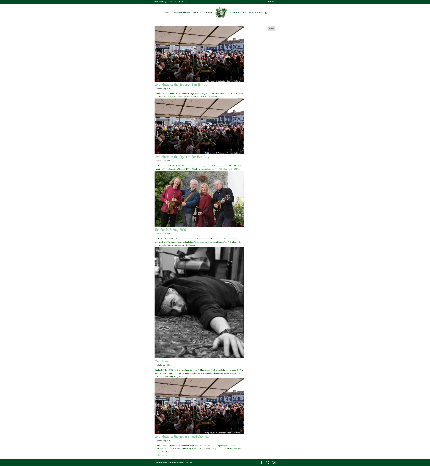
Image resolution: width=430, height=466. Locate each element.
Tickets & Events (181, 13)
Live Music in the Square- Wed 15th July (182, 436)
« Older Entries (161, 455)
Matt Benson (163, 361)
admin (159, 89)
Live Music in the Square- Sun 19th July (182, 84)
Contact (234, 13)
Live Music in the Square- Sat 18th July (182, 157)
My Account (255, 13)
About (196, 13)
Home (166, 13)
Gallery (208, 13)
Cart (244, 13)
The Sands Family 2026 (170, 230)
